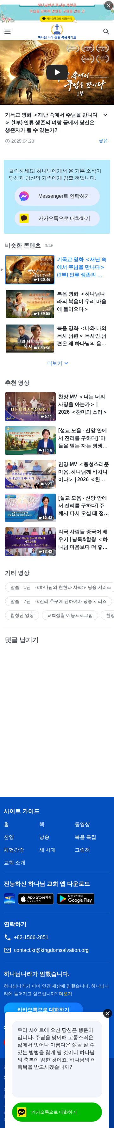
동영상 (82, 824)
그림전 (82, 850)
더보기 (54, 363)
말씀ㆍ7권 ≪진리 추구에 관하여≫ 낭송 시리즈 (58, 601)
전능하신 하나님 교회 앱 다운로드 (47, 884)
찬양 (9, 837)
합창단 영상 (22, 615)
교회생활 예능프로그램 (70, 615)
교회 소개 (14, 862)
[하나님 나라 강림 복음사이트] (57, 31)
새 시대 (47, 850)
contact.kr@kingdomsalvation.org (51, 950)
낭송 (44, 837)
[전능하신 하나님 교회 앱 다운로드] (9, 898)
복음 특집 (85, 837)
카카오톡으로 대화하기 (43, 1009)
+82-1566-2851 (31, 937)
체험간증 (14, 850)
